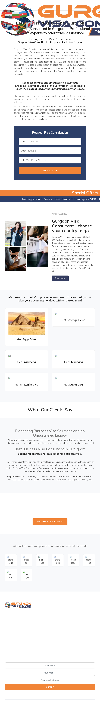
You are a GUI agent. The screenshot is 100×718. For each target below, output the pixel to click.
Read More (60, 278)
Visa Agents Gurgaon (47, 106)
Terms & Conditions (28, 713)
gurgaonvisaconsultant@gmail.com (24, 646)
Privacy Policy (10, 713)
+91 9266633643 (52, 515)
